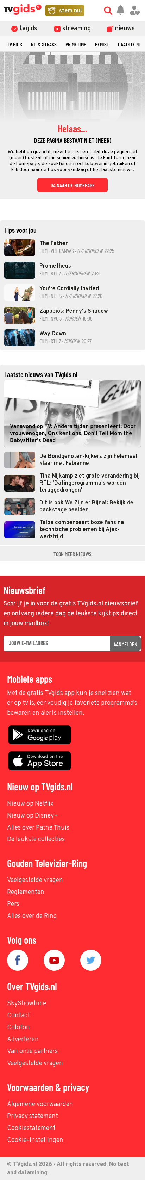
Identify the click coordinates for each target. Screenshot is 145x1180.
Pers (13, 904)
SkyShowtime (26, 1004)
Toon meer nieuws (72, 554)
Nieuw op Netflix (30, 804)
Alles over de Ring (32, 916)
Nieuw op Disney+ (32, 816)
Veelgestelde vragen (35, 880)
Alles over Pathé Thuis (38, 828)
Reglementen (25, 892)
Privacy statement (32, 1116)
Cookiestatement (31, 1128)
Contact (18, 1016)
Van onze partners (32, 1052)
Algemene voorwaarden (40, 1104)
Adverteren (23, 1040)
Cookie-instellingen (35, 1140)
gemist (102, 44)
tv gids (14, 44)
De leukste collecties (36, 840)
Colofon (18, 1028)
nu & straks (44, 44)
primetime (75, 44)
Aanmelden (125, 644)
